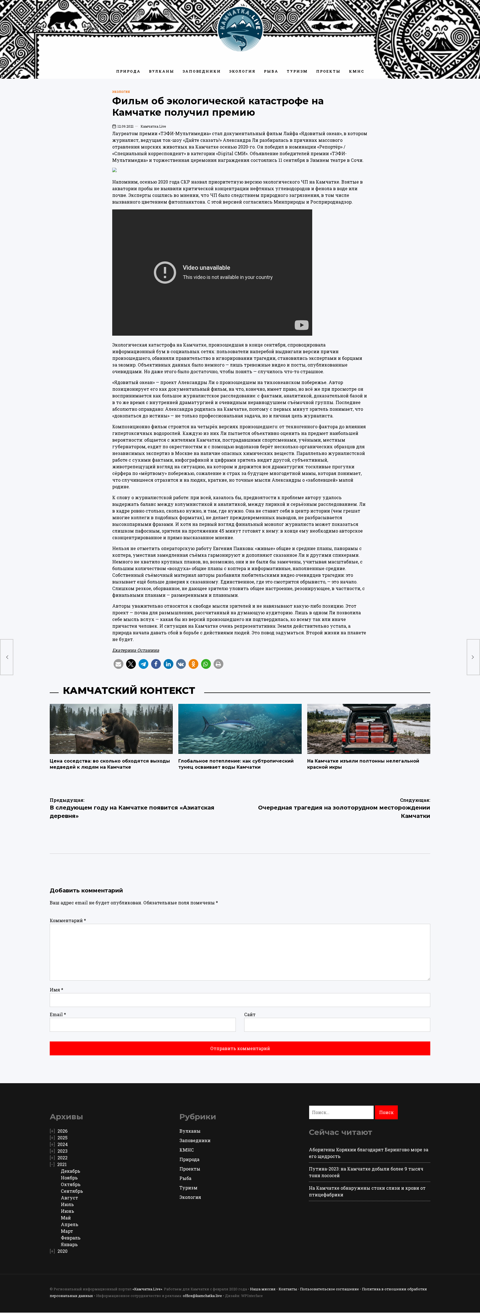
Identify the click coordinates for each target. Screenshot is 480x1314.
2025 (63, 1137)
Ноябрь (69, 1178)
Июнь (67, 1211)
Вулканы (161, 71)
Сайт (250, 1014)
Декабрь (70, 1171)
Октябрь (71, 1184)
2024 (63, 1144)
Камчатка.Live (153, 126)
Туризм (297, 71)
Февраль (71, 1238)
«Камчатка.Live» (147, 1289)
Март (67, 1231)
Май (66, 1218)
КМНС (356, 71)
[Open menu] (52, 29)
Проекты (328, 71)
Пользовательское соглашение (329, 1289)
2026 (63, 1131)
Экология (242, 71)
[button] (118, 664)
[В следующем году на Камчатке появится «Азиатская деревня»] (6, 657)
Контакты (288, 1289)
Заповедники (201, 71)
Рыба (271, 71)
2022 (63, 1157)
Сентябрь (72, 1191)
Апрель (69, 1224)
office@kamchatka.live (202, 1295)
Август (69, 1198)
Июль (67, 1204)
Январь (69, 1244)
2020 (63, 1251)
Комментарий (68, 920)
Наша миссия (263, 1289)
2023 (63, 1151)
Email (58, 1014)
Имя (56, 990)
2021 (62, 1164)
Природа (128, 71)
